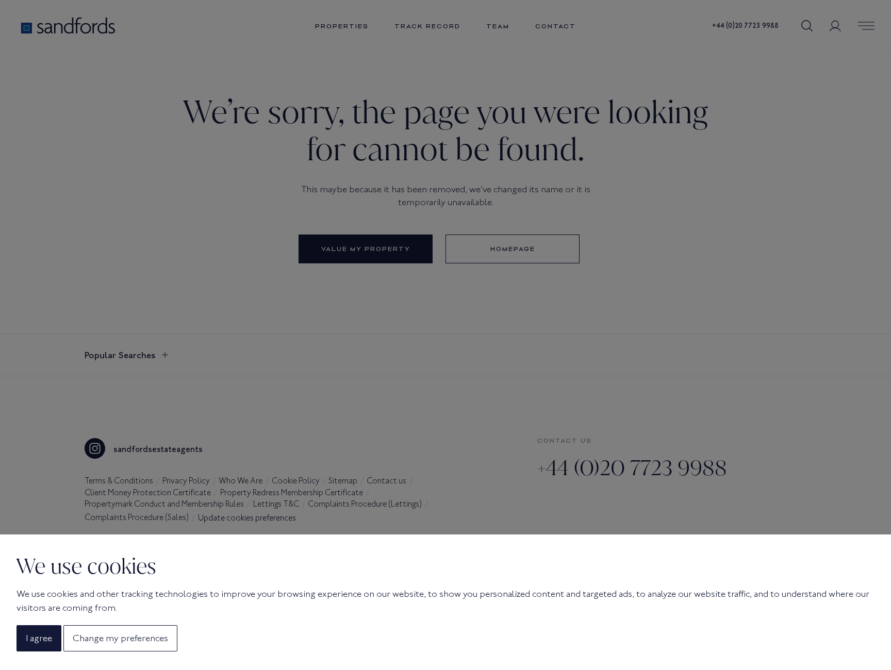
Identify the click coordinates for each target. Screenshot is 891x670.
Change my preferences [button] (120, 638)
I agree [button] (39, 638)
